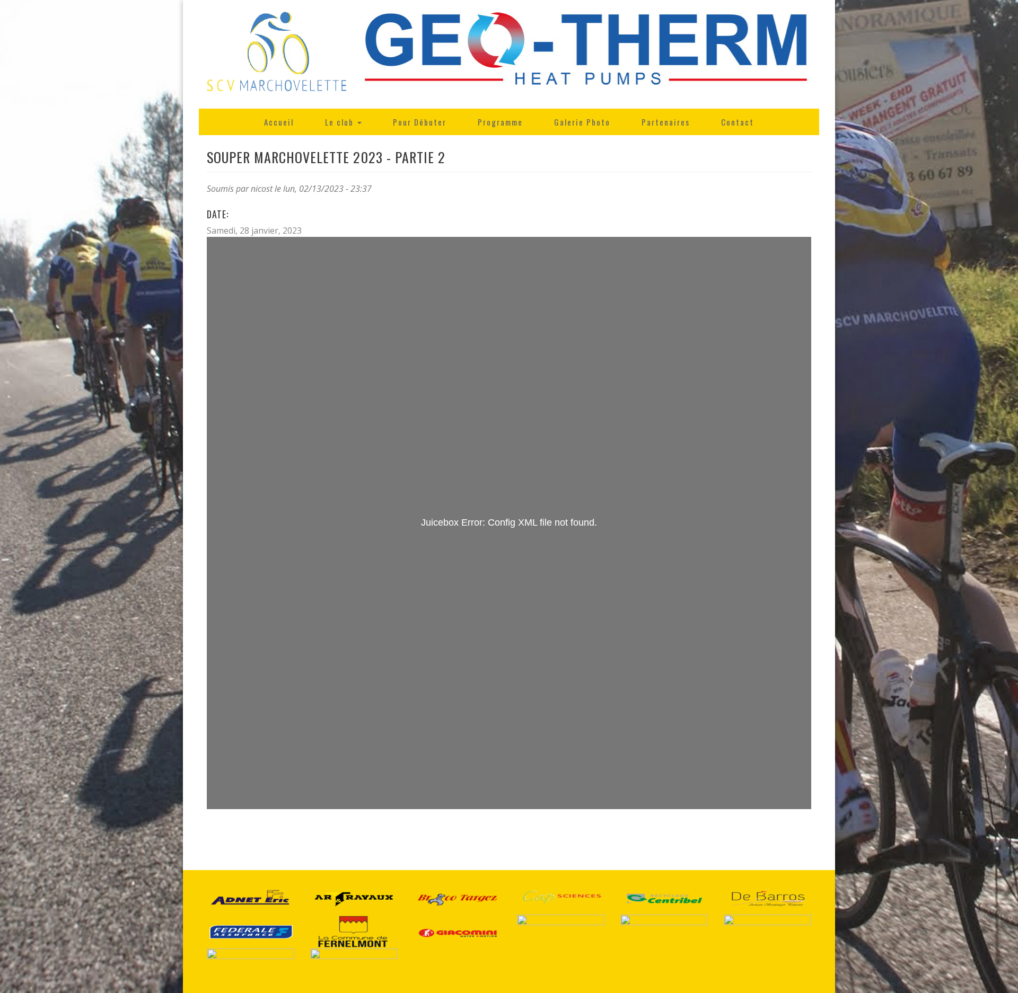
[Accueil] (276, 54)
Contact (737, 122)
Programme (500, 122)
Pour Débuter (419, 122)
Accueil (279, 122)
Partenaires (666, 122)
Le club (340, 122)
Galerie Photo (582, 122)
